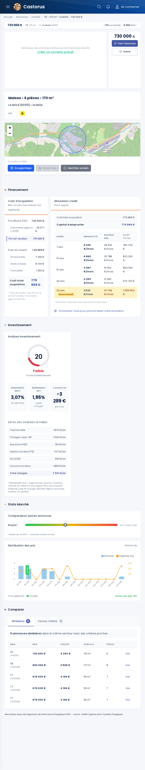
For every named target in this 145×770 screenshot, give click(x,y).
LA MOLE (36, 17)
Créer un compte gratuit (55, 52)
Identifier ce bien (78, 168)
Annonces (22, 17)
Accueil (8, 17)
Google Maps (23, 168)
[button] (10, 128)
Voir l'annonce (127, 43)
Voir (128, 653)
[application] (72, 572)
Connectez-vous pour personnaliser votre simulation (91, 311)
